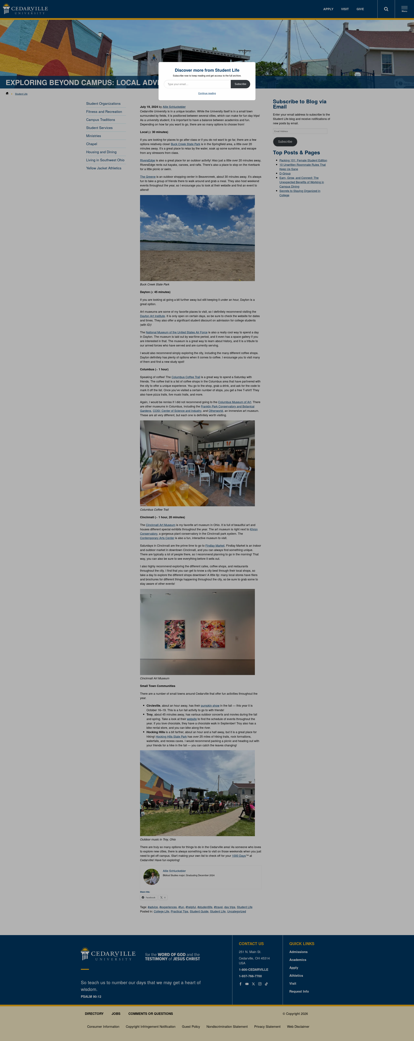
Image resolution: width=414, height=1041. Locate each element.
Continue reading (207, 93)
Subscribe (240, 84)
